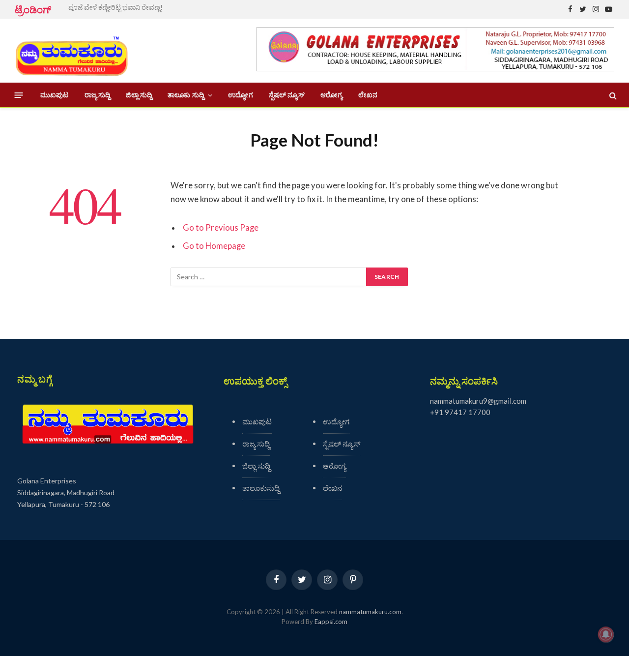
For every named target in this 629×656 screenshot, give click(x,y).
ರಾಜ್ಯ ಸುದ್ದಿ (98, 95)
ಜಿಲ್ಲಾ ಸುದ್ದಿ (139, 95)
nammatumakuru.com (370, 612)
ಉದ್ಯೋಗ (240, 95)
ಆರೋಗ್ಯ (331, 95)
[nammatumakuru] (71, 51)
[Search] (612, 95)
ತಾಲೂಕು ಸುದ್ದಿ (186, 95)
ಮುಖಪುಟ (54, 95)
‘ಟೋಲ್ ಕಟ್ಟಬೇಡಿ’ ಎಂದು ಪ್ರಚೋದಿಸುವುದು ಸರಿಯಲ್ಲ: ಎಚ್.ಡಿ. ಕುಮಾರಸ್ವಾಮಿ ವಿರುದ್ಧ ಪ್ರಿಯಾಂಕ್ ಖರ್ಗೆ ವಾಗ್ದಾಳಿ (178, 7)
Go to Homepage (214, 246)
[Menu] (19, 95)
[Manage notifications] (606, 634)
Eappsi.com (330, 622)
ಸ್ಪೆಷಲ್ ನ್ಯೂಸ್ (287, 95)
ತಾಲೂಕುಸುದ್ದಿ (261, 487)
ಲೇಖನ (367, 95)
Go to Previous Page (220, 228)
